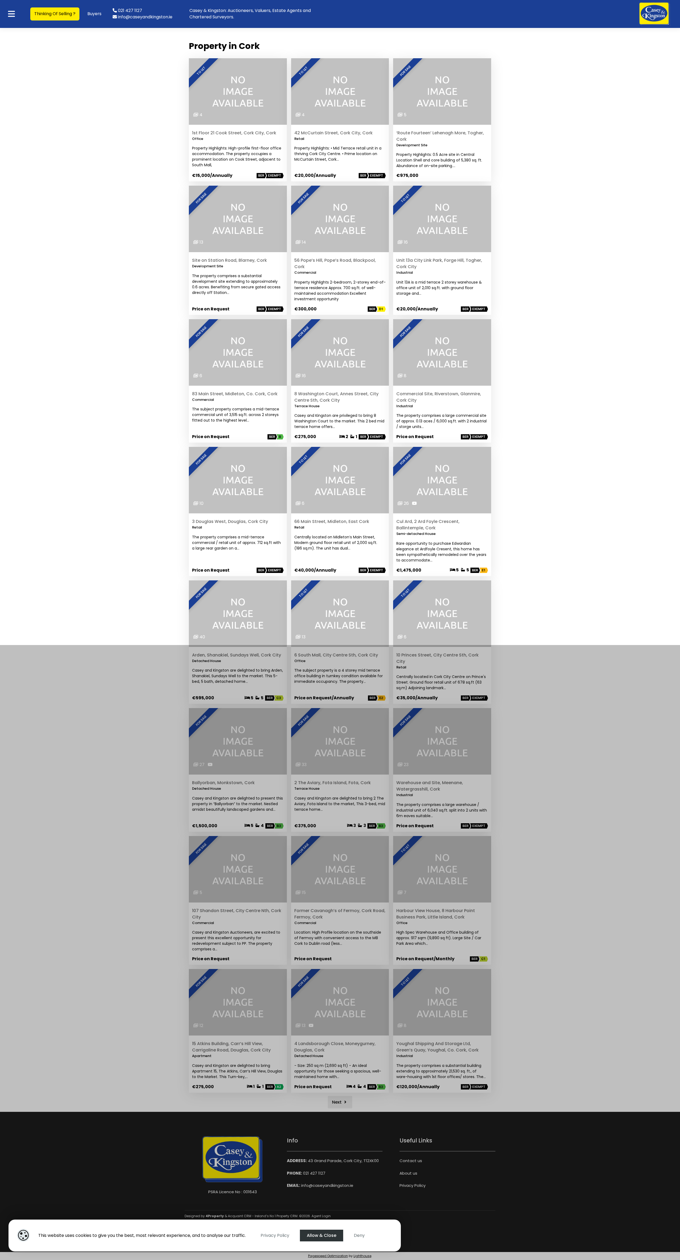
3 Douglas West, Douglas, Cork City (230, 521)
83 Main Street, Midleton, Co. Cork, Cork (235, 394)
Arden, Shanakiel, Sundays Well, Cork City (236, 655)
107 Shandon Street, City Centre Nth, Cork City (236, 914)
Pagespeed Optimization (328, 1256)
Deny (359, 1235)
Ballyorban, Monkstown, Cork (223, 783)
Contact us (411, 1160)
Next (337, 1102)
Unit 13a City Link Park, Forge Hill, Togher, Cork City (439, 263)
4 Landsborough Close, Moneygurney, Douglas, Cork (335, 1047)
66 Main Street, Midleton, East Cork (331, 521)
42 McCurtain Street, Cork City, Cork (333, 133)
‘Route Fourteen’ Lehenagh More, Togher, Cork (440, 136)
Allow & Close (321, 1235)
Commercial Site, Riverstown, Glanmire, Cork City (438, 397)
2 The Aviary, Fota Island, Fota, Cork (332, 783)
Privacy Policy (275, 1235)
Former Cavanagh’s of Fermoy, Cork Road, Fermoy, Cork (339, 914)
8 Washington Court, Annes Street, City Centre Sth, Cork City (336, 397)
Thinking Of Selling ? (54, 14)
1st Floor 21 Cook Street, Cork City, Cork (234, 133)
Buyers (94, 14)
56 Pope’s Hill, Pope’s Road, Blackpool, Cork (335, 263)
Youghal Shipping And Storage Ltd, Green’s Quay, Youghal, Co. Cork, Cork (437, 1047)
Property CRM (287, 1216)
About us (408, 1173)
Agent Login (321, 1216)
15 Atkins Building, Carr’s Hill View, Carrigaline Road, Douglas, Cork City (231, 1047)
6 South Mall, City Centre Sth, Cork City (336, 655)
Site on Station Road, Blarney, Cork (229, 260)
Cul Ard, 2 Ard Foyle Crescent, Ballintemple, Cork (428, 524)
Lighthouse (362, 1256)
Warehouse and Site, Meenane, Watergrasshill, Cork (429, 786)
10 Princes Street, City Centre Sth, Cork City (437, 658)
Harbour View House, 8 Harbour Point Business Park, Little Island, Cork (435, 914)
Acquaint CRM (239, 1216)
